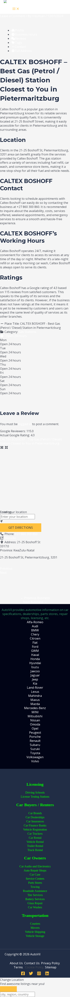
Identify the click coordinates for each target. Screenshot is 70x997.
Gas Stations (27, 332)
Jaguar (35, 675)
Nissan (35, 720)
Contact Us (32, 963)
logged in (24, 424)
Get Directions (20, 528)
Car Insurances (35, 821)
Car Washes (35, 907)
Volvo (35, 761)
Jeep (35, 679)
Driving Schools (35, 792)
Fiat (35, 642)
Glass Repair (35, 903)
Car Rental (35, 837)
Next (3, 573)
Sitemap (50, 967)
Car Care (35, 874)
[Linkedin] (47, 974)
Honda (35, 659)
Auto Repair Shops (35, 870)
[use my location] (35, 521)
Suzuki (35, 749)
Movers (35, 927)
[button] (13, 336)
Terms (18, 967)
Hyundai (35, 663)
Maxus (35, 700)
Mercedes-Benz (35, 708)
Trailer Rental (35, 845)
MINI (35, 712)
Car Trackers (35, 833)
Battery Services (35, 899)
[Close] (8, 989)
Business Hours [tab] (26, 34)
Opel (35, 728)
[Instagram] (39, 974)
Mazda (35, 704)
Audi (35, 626)
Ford (35, 647)
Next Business (35, 602)
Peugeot (35, 733)
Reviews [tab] (20, 38)
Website (10, 538)
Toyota (35, 753)
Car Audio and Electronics (35, 866)
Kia (35, 683)
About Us (16, 963)
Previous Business (35, 598)
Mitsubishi (35, 716)
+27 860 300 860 (26, 534)
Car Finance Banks (35, 825)
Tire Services (35, 895)
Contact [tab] (20, 47)
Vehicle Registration (35, 829)
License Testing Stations (35, 796)
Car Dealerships (35, 817)
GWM (35, 651)
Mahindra (35, 696)
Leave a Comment (12, 16)
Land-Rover (35, 687)
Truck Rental (35, 850)
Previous (6, 568)
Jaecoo (35, 671)
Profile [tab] (19, 30)
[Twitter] (31, 974)
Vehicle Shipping (35, 931)
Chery (35, 634)
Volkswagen (35, 757)
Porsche (35, 737)
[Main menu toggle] (16, 9)
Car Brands (35, 813)
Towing (35, 886)
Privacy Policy (50, 963)
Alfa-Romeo (35, 622)
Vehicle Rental (35, 841)
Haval (35, 655)
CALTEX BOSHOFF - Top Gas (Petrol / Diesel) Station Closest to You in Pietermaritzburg (31, 441)
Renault (35, 741)
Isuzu (35, 667)
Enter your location (13, 512)
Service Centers (35, 878)
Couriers (35, 923)
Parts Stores (35, 882)
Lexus (35, 692)
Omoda (35, 724)
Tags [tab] (18, 43)
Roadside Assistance (35, 890)
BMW (35, 630)
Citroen (35, 638)
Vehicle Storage (35, 935)
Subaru (35, 745)
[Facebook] (23, 974)
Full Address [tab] (23, 51)
